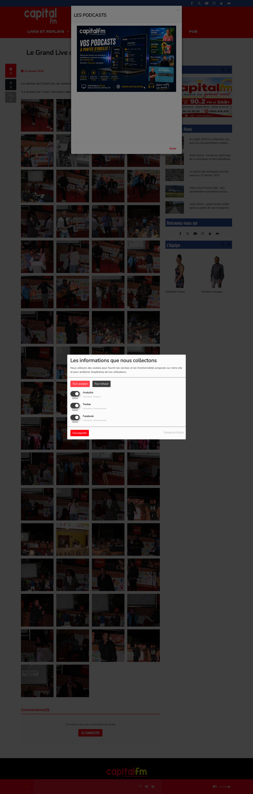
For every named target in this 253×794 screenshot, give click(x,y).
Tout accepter (80, 384)
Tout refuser (101, 384)
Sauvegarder (79, 433)
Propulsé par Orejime (174, 432)
